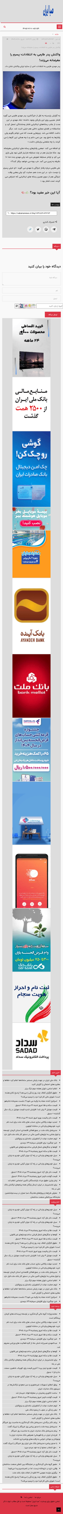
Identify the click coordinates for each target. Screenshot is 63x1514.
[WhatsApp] (46, 229)
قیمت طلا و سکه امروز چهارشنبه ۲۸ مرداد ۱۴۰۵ (37, 1355)
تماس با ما (28, 1497)
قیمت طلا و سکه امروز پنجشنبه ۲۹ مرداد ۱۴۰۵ (38, 1151)
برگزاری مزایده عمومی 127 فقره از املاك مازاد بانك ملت (34, 1472)
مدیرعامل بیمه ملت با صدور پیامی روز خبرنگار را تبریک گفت (32, 1426)
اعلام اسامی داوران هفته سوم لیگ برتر (41, 1088)
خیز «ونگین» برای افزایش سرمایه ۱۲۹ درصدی (38, 1143)
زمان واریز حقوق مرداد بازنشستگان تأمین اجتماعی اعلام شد (32, 1180)
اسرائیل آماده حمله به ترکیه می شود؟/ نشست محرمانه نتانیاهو (30, 1101)
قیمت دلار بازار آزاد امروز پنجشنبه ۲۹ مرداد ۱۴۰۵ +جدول (34, 1172)
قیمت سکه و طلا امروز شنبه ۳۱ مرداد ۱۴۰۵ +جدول (36, 1105)
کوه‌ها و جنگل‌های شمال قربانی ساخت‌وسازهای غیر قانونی (33, 1147)
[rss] (21, 1497)
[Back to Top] (58, 1509)
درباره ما (38, 1497)
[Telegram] (54, 229)
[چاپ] (45, 43)
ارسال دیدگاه (52, 314)
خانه (57, 34)
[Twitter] (38, 229)
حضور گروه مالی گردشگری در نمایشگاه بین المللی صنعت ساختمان (29, 1464)
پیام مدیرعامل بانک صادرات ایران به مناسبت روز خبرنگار (34, 1431)
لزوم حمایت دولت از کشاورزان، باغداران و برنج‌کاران (36, 1138)
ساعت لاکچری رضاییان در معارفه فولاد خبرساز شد (36, 1393)
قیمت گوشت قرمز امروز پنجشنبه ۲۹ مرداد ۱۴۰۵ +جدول (34, 1176)
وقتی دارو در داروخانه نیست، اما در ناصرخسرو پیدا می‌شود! (32, 1468)
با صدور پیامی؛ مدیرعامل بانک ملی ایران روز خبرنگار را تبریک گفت (30, 1443)
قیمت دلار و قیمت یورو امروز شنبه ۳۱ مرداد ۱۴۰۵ (37, 1118)
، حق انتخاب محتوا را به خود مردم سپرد (40, 1447)
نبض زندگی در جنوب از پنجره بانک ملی (41, 1410)
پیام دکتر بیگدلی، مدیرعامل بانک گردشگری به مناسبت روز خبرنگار (29, 1422)
